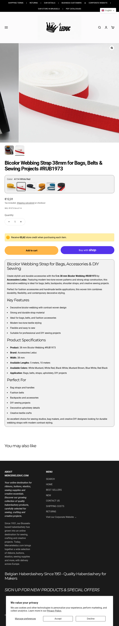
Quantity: (9, 215)
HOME (49, 484)
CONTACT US (53, 500)
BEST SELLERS (54, 489)
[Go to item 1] (9, 150)
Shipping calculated (25, 203)
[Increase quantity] (21, 221)
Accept (58, 618)
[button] (108, 10)
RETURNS (51, 511)
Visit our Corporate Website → (61, 517)
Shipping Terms (15, 3)
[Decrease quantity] (9, 221)
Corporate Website (98, 3)
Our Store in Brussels (49, 9)
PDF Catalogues (73, 9)
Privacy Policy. (54, 610)
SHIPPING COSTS (55, 506)
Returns (34, 3)
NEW (48, 495)
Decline (90, 618)
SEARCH (50, 479)
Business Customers (72, 3)
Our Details (49, 3)
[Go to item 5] (19, 150)
